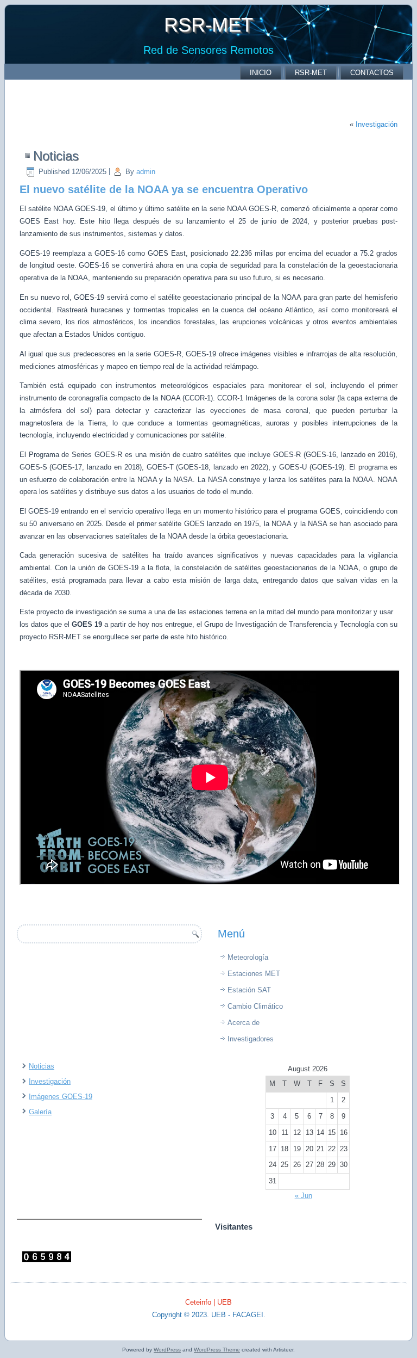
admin (145, 172)
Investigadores (251, 1039)
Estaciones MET (254, 974)
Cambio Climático (255, 1006)
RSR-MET (208, 25)
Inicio (260, 73)
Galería (40, 1112)
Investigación (376, 124)
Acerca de (244, 1022)
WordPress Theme (217, 1350)
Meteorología (248, 957)
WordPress (167, 1350)
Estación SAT (249, 990)
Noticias (41, 1066)
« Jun (303, 1196)
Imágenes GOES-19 (60, 1096)
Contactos (372, 73)
